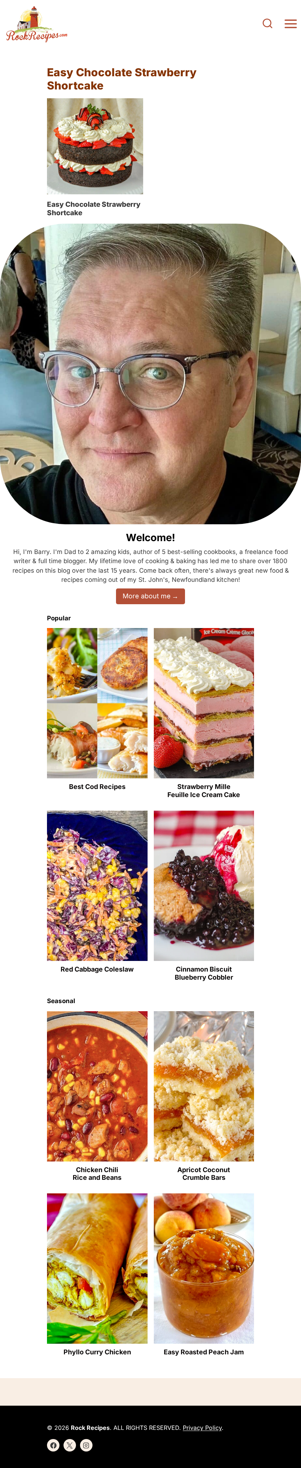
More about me (147, 596)
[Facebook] (53, 1445)
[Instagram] (86, 1445)
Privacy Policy (202, 1427)
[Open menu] (290, 24)
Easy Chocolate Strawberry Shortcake (94, 208)
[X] (70, 1445)
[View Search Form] (267, 24)
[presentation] (95, 146)
